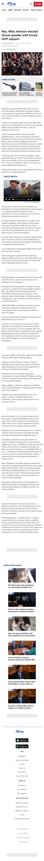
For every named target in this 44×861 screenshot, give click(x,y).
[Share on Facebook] (8, 49)
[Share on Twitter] (11, 49)
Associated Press (7, 43)
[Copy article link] (14, 49)
